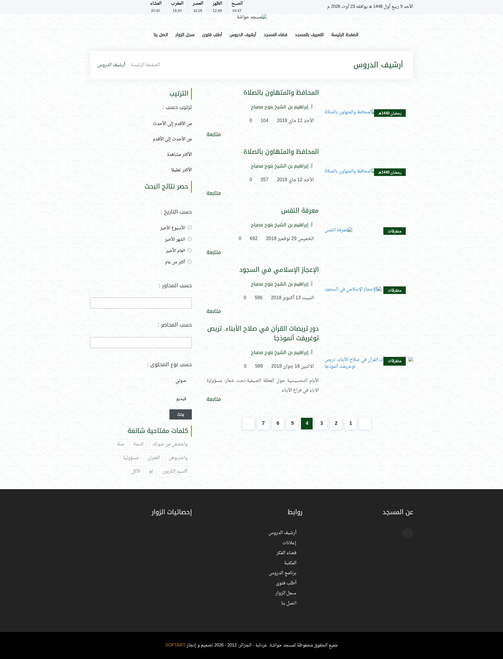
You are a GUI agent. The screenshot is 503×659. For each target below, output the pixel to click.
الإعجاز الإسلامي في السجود (279, 270)
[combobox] (141, 303)
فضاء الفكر (286, 553)
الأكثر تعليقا (181, 170)
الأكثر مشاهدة (179, 155)
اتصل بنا (161, 35)
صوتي (181, 381)
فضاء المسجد (275, 35)
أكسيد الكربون (174, 471)
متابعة (213, 134)
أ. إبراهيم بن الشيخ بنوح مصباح (282, 107)
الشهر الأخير (175, 240)
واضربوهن (178, 458)
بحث (180, 414)
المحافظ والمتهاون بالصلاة (281, 93)
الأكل (136, 471)
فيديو (181, 399)
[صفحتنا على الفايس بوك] (93, 7)
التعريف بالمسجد (309, 35)
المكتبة (290, 563)
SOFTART (175, 645)
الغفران (153, 458)
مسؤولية (131, 458)
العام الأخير (176, 251)
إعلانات (289, 543)
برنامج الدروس (282, 573)
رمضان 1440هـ (389, 113)
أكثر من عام (175, 262)
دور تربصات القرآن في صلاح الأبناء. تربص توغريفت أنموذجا (263, 333)
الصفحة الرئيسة (344, 35)
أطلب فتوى (212, 35)
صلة (120, 444)
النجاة (138, 444)
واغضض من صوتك (169, 444)
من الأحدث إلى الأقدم (172, 139)
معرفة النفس (300, 211)
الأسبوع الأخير (173, 228)
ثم (151, 471)
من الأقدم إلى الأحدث (172, 124)
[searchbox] (188, 302)
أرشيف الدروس (243, 35)
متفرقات (394, 231)
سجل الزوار (185, 35)
